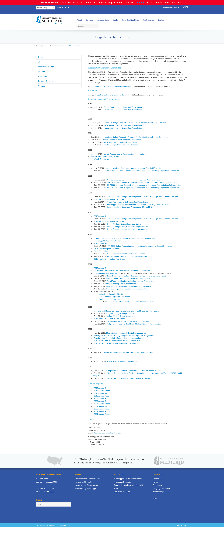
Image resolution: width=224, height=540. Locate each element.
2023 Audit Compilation (99, 159)
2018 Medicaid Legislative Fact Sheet (109, 259)
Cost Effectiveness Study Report (107, 273)
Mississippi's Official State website (128, 479)
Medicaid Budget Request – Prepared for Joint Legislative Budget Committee (136, 123)
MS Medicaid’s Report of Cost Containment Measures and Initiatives (122, 271)
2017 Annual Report (102, 268)
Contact (161, 20)
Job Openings (148, 20)
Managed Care (103, 20)
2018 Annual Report (102, 243)
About (79, 20)
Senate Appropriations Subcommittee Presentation (124, 154)
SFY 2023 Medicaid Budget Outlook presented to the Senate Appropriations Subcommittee (144, 171)
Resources (60, 46)
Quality (115, 20)
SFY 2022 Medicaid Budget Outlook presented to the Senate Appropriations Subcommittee (144, 188)
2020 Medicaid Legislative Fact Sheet (109, 199)
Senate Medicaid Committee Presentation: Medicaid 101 (130, 207)
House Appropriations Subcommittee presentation (127, 229)
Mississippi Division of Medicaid (46, 46)
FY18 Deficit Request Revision (106, 249)
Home (40, 57)
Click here (140, 2)
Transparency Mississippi (85, 488)
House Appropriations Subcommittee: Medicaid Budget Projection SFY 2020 (137, 204)
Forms (155, 482)
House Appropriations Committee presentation (126, 254)
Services (89, 20)
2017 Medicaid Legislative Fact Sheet (114, 297)
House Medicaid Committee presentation (124, 224)
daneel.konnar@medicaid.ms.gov (107, 433)
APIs (155, 499)
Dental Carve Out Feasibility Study (104, 156)
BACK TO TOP (181, 525)
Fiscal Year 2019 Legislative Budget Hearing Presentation (130, 281)
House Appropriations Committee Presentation (123, 110)
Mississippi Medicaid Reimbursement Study (111, 241)
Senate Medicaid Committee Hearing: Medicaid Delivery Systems (134, 180)
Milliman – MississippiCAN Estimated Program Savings (133, 302)
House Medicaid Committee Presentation (120, 142)
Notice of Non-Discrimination (86, 485)
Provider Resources (46, 81)
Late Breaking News (130, 20)
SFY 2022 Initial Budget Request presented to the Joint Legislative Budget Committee (143, 197)
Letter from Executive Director (111, 294)
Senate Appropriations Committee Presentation (123, 107)
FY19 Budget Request (103, 251)
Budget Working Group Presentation (121, 284)
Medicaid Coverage (46, 67)
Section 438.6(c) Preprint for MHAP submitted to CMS (128, 278)
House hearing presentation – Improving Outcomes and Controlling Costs (136, 276)
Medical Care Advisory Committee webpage (113, 86)
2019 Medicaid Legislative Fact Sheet (109, 221)
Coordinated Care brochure (110, 299)
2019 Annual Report (102, 216)
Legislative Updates (122, 492)
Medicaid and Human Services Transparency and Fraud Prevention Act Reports (126, 311)
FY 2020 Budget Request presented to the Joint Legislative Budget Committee (140, 246)
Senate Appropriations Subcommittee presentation (127, 226)
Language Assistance (161, 488)
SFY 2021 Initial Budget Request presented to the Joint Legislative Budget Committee (143, 219)
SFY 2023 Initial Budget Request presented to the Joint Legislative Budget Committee (143, 182)
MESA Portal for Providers (171, 7)
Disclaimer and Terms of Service (88, 479)
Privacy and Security (83, 482)
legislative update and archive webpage (111, 95)
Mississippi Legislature (123, 482)
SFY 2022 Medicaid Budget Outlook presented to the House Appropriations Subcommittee (144, 185)
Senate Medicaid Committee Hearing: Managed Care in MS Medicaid (134, 168)
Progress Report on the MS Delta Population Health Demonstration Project (124, 238)
